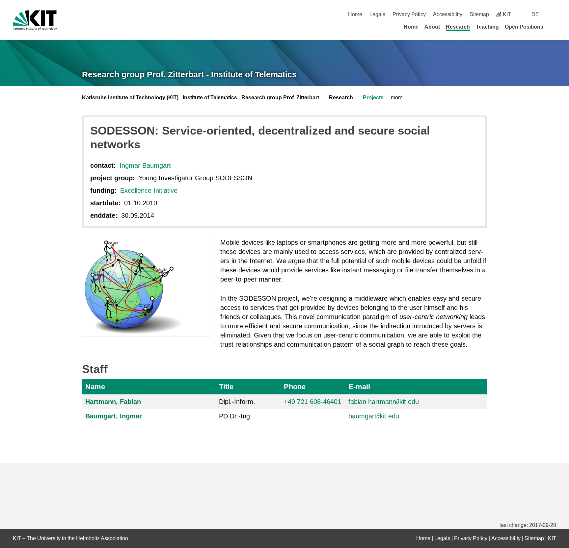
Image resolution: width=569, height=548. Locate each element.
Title (226, 387)
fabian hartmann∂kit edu (383, 401)
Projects (373, 97)
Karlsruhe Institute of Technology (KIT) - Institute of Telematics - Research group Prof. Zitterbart (200, 97)
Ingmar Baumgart (145, 165)
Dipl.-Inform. (237, 401)
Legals (377, 14)
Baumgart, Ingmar (113, 416)
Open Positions (524, 27)
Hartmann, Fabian (113, 401)
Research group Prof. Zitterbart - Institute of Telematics (189, 74)
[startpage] (554, 26)
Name (95, 387)
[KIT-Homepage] (35, 20)
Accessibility (447, 14)
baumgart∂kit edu (373, 416)
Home (355, 14)
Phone (295, 387)
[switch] (553, 14)
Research (458, 27)
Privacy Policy (409, 14)
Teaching (487, 27)
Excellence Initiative (148, 190)
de (535, 14)
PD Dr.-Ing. (235, 416)
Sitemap (479, 14)
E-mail (359, 387)
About (432, 27)
